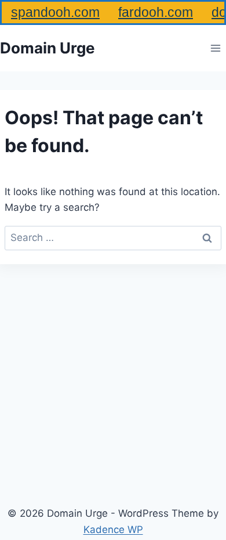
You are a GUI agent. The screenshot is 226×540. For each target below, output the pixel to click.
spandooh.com (55, 12)
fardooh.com (155, 12)
